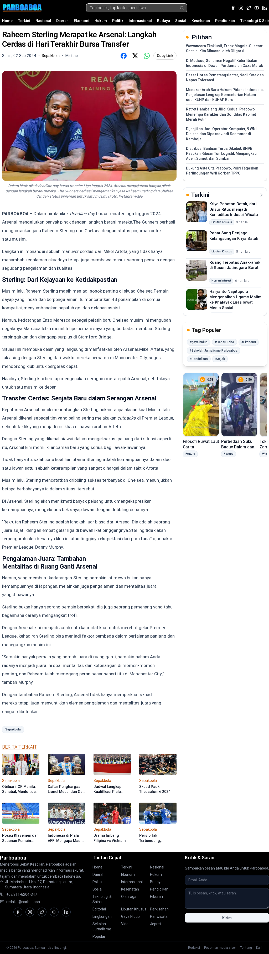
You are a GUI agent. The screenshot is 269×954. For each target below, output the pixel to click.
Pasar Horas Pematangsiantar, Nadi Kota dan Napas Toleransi (225, 77)
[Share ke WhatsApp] (146, 55)
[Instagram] (241, 8)
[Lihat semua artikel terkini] (260, 195)
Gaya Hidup (130, 916)
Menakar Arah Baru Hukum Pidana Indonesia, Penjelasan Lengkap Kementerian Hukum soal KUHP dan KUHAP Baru (224, 95)
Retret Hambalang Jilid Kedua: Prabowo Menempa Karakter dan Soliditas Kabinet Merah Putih (221, 114)
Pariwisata (159, 916)
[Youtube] (256, 8)
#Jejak (220, 359)
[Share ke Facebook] (123, 55)
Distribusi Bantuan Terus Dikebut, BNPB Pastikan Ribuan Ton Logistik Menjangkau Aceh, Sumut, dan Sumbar (221, 153)
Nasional (43, 21)
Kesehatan (201, 21)
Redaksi (194, 948)
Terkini (24, 21)
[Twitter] (248, 8)
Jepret (155, 924)
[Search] (182, 8)
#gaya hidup (199, 342)
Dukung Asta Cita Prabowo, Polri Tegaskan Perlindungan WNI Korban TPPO (222, 170)
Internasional (140, 21)
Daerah (62, 21)
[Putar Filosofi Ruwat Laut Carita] (201, 404)
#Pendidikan (199, 359)
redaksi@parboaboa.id (25, 902)
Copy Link (165, 56)
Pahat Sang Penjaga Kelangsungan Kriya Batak (233, 236)
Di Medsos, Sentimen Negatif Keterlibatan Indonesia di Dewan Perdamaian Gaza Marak (224, 63)
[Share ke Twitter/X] (135, 55)
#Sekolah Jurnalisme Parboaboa (213, 350)
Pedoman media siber (220, 948)
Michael (72, 55)
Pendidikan (225, 21)
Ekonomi (81, 21)
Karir (259, 948)
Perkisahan (159, 909)
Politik (117, 21)
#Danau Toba (224, 342)
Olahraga (128, 896)
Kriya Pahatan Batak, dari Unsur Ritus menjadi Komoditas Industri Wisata (233, 209)
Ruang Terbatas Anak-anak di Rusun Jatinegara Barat (234, 265)
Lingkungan (102, 916)
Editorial (99, 909)
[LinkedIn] (264, 8)
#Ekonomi (248, 342)
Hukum (101, 21)
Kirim (227, 918)
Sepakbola (13, 729)
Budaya (163, 21)
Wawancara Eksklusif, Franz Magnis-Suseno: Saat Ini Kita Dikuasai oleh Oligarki (224, 48)
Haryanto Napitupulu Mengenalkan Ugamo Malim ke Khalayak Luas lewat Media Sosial (235, 299)
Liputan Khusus (133, 909)
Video (126, 924)
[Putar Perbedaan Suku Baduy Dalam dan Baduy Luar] (239, 404)
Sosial (180, 21)
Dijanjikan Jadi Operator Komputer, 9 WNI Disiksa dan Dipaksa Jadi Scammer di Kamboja (221, 134)
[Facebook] (233, 8)
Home (7, 21)
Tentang (246, 948)
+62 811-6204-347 (21, 894)
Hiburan (156, 896)
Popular (98, 936)
